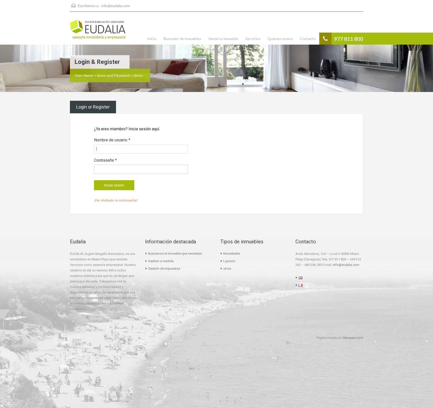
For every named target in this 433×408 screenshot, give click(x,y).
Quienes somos (280, 38)
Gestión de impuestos (164, 268)
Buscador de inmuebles (182, 38)
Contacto (308, 38)
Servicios (253, 38)
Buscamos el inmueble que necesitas (175, 253)
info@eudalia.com (115, 6)
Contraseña (105, 160)
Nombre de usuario (112, 140)
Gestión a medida (161, 261)
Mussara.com (353, 338)
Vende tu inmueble (223, 38)
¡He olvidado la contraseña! (116, 200)
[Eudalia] (98, 32)
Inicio (151, 38)
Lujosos (229, 261)
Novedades (231, 253)
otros (227, 268)
